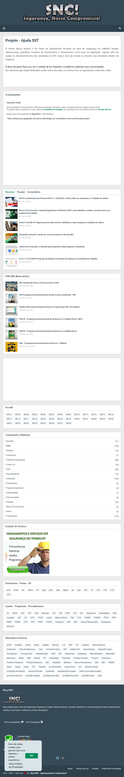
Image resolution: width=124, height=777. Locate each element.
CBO (70, 645)
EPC (75, 613)
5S (8, 613)
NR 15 (9, 419)
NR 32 (17, 423)
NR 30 (110, 419)
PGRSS (17, 622)
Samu (63, 511)
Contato (95, 768)
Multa (21, 658)
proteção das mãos (51, 676)
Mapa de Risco (61, 618)
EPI (81, 613)
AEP (22, 613)
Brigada (63, 450)
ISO (60, 654)
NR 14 (110, 415)
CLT (77, 645)
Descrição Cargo (105, 649)
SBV (103, 662)
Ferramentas (63, 483)
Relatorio (67, 662)
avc (80, 667)
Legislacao (82, 654)
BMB (63, 446)
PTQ (112, 590)
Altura (27, 645)
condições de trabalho (16, 671)
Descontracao (89, 649)
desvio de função (35, 671)
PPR (32, 622)
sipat (100, 676)
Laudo (49, 618)
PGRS (9, 622)
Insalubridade (63, 493)
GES (44, 590)
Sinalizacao (106, 622)
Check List (63, 465)
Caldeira (85, 645)
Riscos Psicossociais (63, 507)
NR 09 (68, 415)
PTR (8, 595)
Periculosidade (63, 497)
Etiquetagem (104, 613)
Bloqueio (45, 613)
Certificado (11, 649)
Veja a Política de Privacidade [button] (16, 765)
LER (19, 618)
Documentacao (63, 474)
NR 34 (34, 423)
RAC (47, 662)
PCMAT (88, 618)
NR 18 (34, 419)
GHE (51, 590)
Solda (26, 667)
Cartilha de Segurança (63, 460)
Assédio (45, 645)
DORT (67, 613)
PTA (98, 590)
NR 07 (51, 415)
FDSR (16, 590)
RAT (68, 622)
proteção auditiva (33, 676)
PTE (105, 590)
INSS (53, 654)
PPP (26, 622)
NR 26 (77, 419)
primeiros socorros (14, 676)
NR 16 (17, 419)
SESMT (111, 662)
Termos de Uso (104, 109)
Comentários (33, 192)
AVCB (9, 645)
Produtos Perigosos (15, 662)
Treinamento (63, 516)
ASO (36, 613)
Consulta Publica (53, 649)
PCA (79, 618)
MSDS (65, 590)
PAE (72, 618)
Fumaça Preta (26, 654)
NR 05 (34, 415)
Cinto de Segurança (27, 649)
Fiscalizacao (12, 654)
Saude (17, 667)
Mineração (110, 654)
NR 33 (26, 423)
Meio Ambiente (96, 654)
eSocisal (10, 626)
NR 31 (9, 423)
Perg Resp (66, 658)
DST (65, 649)
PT (92, 590)
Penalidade (54, 658)
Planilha (63, 502)
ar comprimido (55, 667)
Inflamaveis (69, 654)
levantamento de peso (67, 671)
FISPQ (30, 590)
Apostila (63, 441)
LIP (25, 618)
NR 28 (93, 419)
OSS (79, 590)
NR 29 (102, 419)
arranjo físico (69, 667)
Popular (21, 192)
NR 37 (60, 423)
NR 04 (26, 415)
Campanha (63, 455)
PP (44, 658)
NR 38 (68, 423)
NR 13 (102, 415)
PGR (114, 618)
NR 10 (77, 415)
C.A (63, 645)
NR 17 (26, 419)
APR (8, 590)
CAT (54, 613)
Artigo (36, 645)
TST (33, 667)
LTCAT (40, 618)
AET (29, 613)
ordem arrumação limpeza (90, 671)
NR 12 (93, 415)
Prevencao (106, 658)
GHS (58, 590)
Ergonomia (91, 613)
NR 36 (51, 423)
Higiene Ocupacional (63, 488)
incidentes (50, 671)
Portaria (94, 658)
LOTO (32, 618)
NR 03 (17, 415)
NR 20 (43, 419)
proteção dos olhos (70, 676)
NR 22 (51, 419)
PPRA (40, 622)
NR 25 (68, 419)
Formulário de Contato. (53, 109)
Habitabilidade (42, 654)
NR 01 (9, 415)
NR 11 (85, 415)
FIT (37, 590)
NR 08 (60, 415)
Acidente (18, 645)
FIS (23, 590)
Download (63, 479)
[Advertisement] (24, 379)
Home (70, 768)
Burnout (55, 645)
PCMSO (97, 618)
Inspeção (10, 618)
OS (73, 590)
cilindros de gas (91, 667)
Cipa (40, 649)
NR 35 (43, 423)
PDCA (106, 618)
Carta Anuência (98, 645)
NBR (29, 658)
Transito (42, 667)
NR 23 (60, 419)
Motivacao (11, 658)
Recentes (10, 192)
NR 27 (85, 419)
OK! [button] (31, 756)
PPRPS (49, 622)
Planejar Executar (81, 658)
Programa (59, 622)
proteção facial (88, 676)
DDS (63, 469)
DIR (60, 613)
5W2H (15, 613)
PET (85, 590)
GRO (114, 613)
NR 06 (43, 415)
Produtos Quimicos (34, 662)
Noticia (37, 658)
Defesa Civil (75, 649)
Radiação (56, 662)
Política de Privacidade (111, 768)
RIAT (75, 622)
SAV (96, 662)
